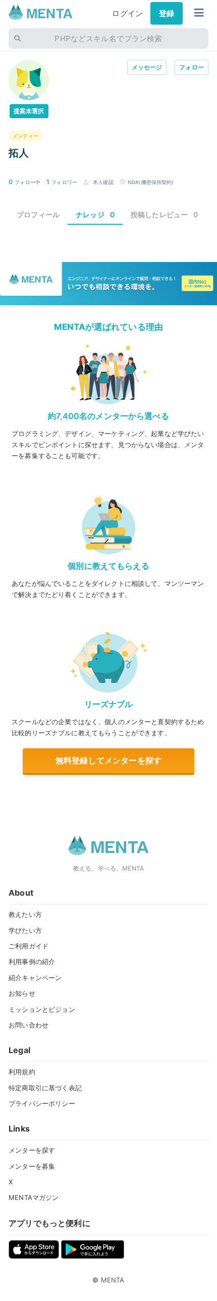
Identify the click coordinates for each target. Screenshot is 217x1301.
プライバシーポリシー (42, 1103)
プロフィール (38, 214)
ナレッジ (95, 214)
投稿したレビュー (164, 214)
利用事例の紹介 (32, 962)
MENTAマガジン (34, 1197)
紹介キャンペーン (35, 978)
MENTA (113, 1280)
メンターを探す (32, 1150)
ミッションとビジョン (42, 1009)
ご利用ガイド (28, 946)
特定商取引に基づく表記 (45, 1088)
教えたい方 (25, 914)
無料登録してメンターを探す (108, 760)
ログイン (127, 13)
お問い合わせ (28, 1025)
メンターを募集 (32, 1166)
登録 (166, 13)
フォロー (191, 67)
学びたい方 (25, 930)
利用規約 (22, 1072)
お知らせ (22, 993)
